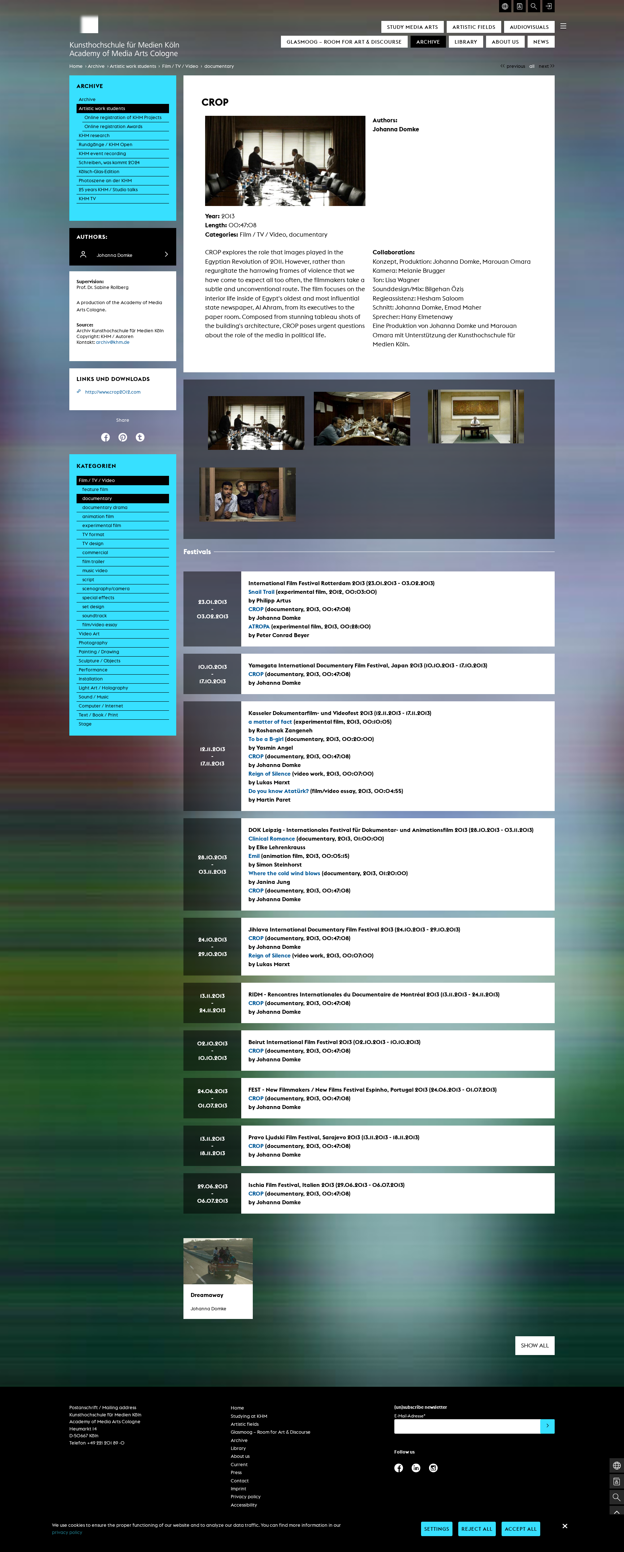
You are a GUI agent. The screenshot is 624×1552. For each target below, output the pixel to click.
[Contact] (520, 6)
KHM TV (87, 198)
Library (466, 42)
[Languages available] (505, 6)
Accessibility (244, 1505)
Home (76, 66)
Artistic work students (133, 66)
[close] (565, 1526)
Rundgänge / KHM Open (106, 144)
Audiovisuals (529, 27)
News (541, 42)
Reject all (477, 1529)
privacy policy (67, 1532)
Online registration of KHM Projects (122, 117)
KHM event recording (102, 153)
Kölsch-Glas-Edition (99, 171)
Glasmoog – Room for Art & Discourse (344, 42)
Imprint (238, 1488)
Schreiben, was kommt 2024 (109, 162)
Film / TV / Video (180, 66)
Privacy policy (246, 1496)
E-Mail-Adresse (409, 1416)
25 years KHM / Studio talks (108, 189)
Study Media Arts (412, 27)
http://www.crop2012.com (112, 392)
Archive (428, 42)
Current (239, 1464)
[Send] (547, 1426)
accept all (521, 1529)
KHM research (94, 135)
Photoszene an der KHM (105, 180)
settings (436, 1529)
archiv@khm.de (113, 342)
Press (236, 1472)
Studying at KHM (249, 1416)
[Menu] (563, 26)
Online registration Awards (113, 126)
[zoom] (256, 423)
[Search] (534, 6)
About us (505, 42)
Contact (240, 1480)
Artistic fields (473, 27)
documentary (219, 66)
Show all (535, 1345)
